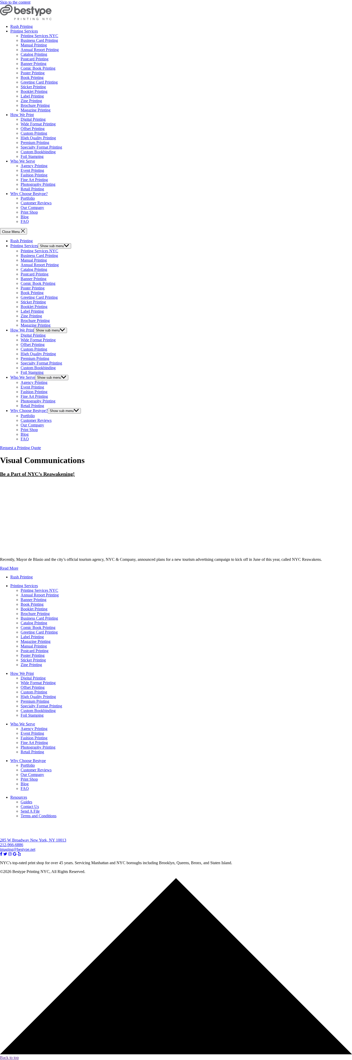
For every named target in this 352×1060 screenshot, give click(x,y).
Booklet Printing (34, 91)
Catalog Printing (34, 54)
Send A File (30, 811)
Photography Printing (38, 184)
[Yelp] (19, 854)
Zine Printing (31, 101)
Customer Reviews (36, 203)
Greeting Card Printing (39, 82)
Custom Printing (34, 133)
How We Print (22, 114)
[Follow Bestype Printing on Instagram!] (10, 854)
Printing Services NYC (39, 36)
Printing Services (24, 31)
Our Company (32, 207)
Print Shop (29, 212)
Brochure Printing (35, 105)
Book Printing (32, 77)
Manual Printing (34, 45)
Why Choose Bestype (28, 760)
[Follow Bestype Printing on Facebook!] (1, 854)
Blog (25, 217)
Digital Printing (33, 119)
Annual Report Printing (40, 49)
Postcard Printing (34, 59)
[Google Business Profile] (14, 854)
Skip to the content (15, 2)
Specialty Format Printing (41, 147)
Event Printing (32, 170)
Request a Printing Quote (20, 448)
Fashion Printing (34, 175)
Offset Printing (33, 128)
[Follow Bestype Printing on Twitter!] (5, 854)
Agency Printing (34, 166)
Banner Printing (33, 63)
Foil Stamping (32, 156)
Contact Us (30, 806)
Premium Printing (35, 142)
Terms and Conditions (38, 816)
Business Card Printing (39, 40)
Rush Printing (21, 26)
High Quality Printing (38, 138)
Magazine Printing (36, 110)
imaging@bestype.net (17, 849)
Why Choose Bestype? (29, 193)
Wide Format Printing (38, 124)
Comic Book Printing (38, 68)
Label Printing (32, 96)
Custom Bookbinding (38, 152)
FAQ (25, 221)
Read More (9, 568)
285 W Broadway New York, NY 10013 (33, 840)
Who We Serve (22, 161)
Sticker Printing (33, 87)
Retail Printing (32, 189)
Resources (18, 797)
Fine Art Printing (34, 179)
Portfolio (28, 198)
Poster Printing (33, 73)
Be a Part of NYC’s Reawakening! (37, 474)
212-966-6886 (11, 845)
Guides (26, 802)
